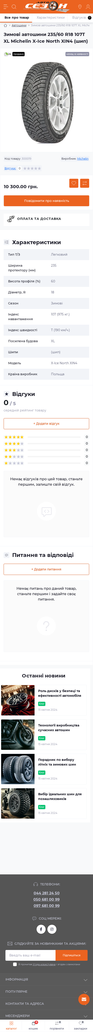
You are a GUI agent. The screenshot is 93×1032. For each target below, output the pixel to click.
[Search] (14, 6)
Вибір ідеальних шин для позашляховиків (60, 796)
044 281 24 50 (47, 893)
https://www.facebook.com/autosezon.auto (41, 929)
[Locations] (80, 6)
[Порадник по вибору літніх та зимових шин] (18, 769)
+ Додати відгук (46, 424)
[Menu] (6, 6)
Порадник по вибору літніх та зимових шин (57, 762)
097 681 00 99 (47, 906)
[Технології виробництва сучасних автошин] (18, 734)
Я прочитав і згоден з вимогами (49, 964)
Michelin (82, 158)
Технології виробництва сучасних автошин (58, 727)
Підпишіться (71, 955)
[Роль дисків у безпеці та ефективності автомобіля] (18, 700)
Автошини (19, 25)
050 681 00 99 (46, 899)
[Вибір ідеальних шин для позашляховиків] (18, 803)
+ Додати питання (46, 569)
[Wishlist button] (73, 183)
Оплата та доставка (39, 219)
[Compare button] (84, 183)
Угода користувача (44, 964)
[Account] (88, 6)
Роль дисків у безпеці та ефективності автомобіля (59, 693)
